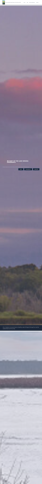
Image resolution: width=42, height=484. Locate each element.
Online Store (36, 169)
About (24, 2)
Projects (37, 2)
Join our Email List (28, 169)
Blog (27, 2)
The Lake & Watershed (32, 2)
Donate (21, 169)
